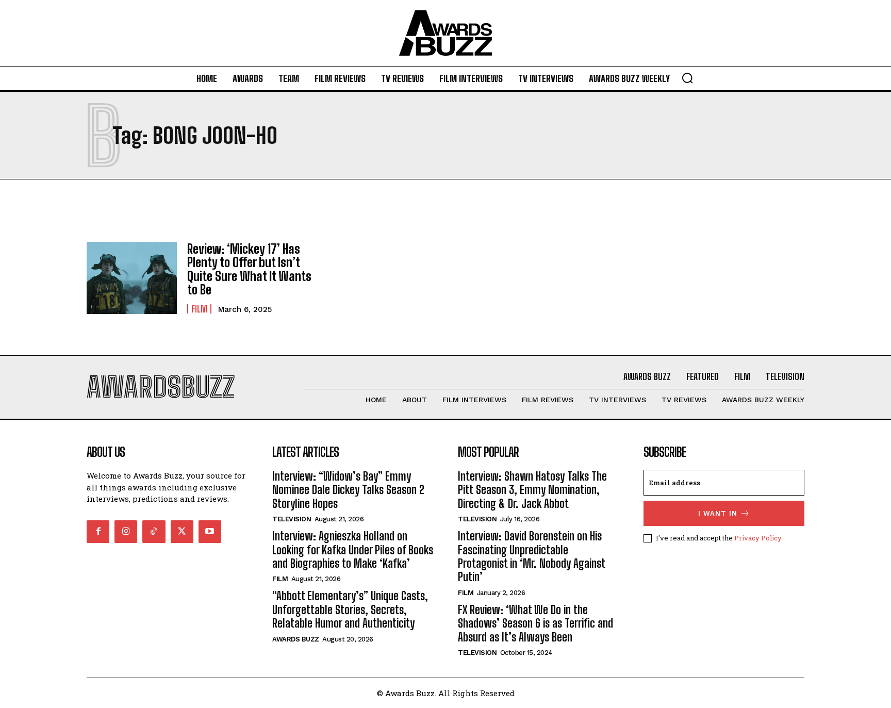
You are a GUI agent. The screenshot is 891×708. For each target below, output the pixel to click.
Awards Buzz (295, 639)
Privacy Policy (757, 537)
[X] (182, 531)
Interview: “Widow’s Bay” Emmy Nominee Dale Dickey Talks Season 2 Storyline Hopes (348, 490)
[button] (687, 77)
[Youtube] (210, 531)
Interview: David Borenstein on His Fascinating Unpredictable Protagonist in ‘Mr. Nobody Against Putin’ (531, 556)
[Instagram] (125, 531)
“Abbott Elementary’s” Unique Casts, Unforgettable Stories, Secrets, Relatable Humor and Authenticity (350, 609)
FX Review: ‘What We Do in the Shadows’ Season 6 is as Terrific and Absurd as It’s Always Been (535, 623)
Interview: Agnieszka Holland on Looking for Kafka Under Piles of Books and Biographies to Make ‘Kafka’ (352, 549)
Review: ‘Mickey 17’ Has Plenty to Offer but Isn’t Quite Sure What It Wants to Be (249, 269)
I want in (717, 513)
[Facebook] (98, 531)
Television (291, 519)
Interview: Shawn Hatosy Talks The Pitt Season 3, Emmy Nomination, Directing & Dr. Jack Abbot (532, 490)
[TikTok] (153, 531)
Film (199, 309)
